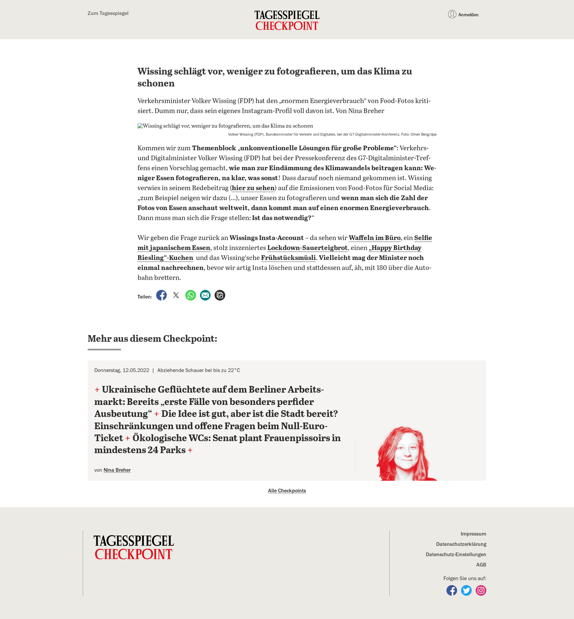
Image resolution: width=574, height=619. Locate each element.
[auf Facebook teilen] (162, 295)
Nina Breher (117, 470)
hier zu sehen (253, 188)
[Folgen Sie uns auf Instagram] (481, 590)
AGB (481, 564)
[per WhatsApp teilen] (191, 295)
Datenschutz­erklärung (461, 544)
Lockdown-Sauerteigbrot (307, 248)
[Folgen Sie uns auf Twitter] (467, 590)
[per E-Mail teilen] (206, 295)
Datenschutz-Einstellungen (456, 554)
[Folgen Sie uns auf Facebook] (452, 590)
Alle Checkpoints (287, 490)
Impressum (473, 534)
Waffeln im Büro (375, 238)
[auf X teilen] (177, 295)
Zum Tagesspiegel (108, 13)
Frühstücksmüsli (288, 258)
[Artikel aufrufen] (220, 295)
